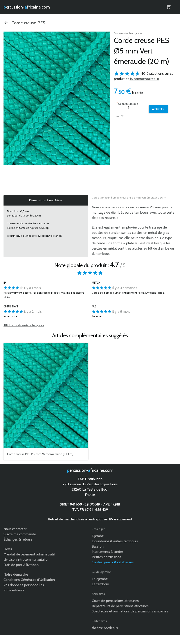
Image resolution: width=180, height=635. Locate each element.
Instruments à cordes (108, 552)
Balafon (98, 546)
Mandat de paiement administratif (29, 554)
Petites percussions (106, 557)
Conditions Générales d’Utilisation (29, 580)
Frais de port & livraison (21, 565)
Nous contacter (15, 529)
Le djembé (100, 579)
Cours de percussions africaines (115, 601)
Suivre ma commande (20, 534)
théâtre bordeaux (105, 628)
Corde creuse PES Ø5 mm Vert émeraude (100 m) (40, 454)
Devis (8, 549)
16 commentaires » (144, 79)
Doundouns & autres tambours (115, 541)
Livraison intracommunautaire (26, 559)
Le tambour (100, 584)
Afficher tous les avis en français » (24, 325)
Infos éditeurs (14, 590)
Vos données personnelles (24, 585)
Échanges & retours (18, 539)
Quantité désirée (127, 103)
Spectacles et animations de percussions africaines (130, 611)
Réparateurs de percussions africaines (120, 606)
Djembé (98, 536)
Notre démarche (16, 574)
